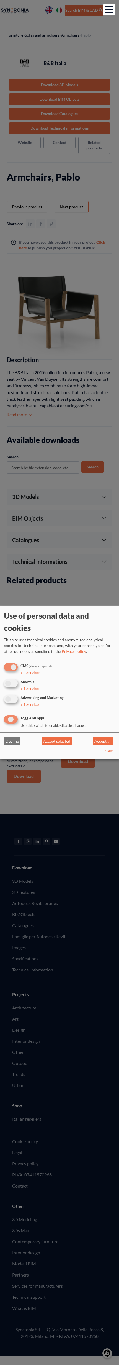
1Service (29, 688)
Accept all (103, 741)
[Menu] (109, 9)
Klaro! (109, 751)
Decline (12, 741)
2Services (30, 672)
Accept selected (56, 741)
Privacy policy (74, 651)
